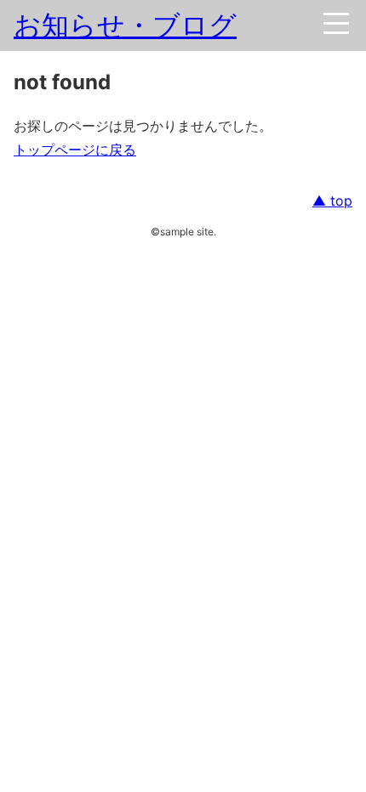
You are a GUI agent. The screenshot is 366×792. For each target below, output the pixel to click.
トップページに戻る (75, 149)
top (339, 200)
